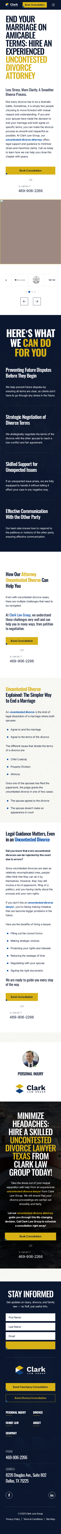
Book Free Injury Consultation (30, 1387)
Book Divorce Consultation (30, 1398)
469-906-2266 (30, 191)
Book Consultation (35, 4)
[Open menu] (53, 5)
